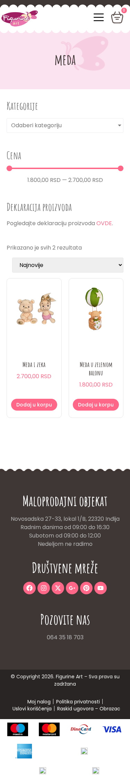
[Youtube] (100, 588)
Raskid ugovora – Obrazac (88, 708)
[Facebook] (29, 588)
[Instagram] (43, 588)
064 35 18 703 (65, 637)
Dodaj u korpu (34, 404)
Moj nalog (39, 701)
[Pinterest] (86, 588)
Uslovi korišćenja (32, 708)
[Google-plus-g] (72, 588)
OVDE (104, 223)
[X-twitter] (58, 588)
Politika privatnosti (78, 701)
